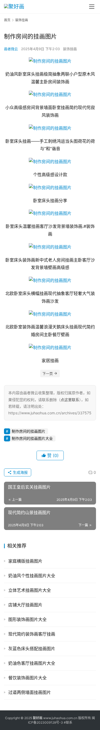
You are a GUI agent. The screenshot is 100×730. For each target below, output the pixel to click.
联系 (69, 722)
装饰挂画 (70, 49)
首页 (7, 20)
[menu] (91, 6)
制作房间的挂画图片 (28, 431)
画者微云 (11, 49)
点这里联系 (70, 399)
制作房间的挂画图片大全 (32, 438)
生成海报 (20, 472)
